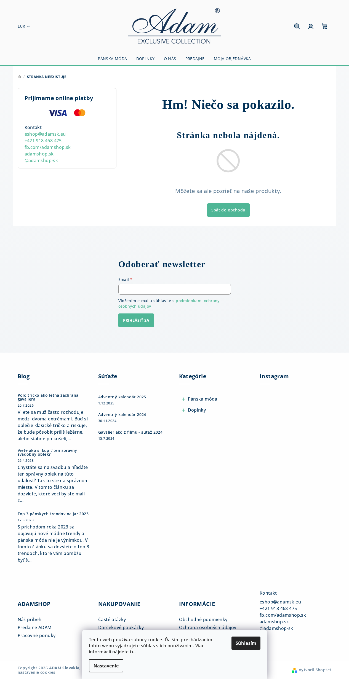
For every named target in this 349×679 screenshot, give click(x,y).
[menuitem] (112, 58)
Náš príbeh (30, 619)
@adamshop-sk (41, 160)
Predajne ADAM (35, 627)
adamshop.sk (39, 154)
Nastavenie (106, 666)
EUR (21, 26)
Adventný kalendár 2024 (122, 415)
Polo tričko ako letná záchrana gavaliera (48, 397)
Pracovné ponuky (37, 635)
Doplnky (197, 410)
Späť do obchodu (228, 210)
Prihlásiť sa (136, 320)
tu (132, 652)
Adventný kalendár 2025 (122, 397)
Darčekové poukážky (121, 627)
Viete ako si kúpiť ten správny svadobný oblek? (47, 452)
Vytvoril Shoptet (315, 669)
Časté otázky (112, 619)
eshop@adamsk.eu (45, 134)
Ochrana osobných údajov (207, 627)
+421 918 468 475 (43, 141)
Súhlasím (246, 643)
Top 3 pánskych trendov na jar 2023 (53, 514)
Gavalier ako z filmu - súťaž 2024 (130, 432)
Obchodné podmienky (203, 619)
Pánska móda (202, 399)
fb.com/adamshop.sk (48, 147)
